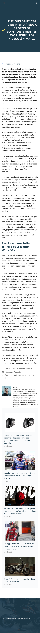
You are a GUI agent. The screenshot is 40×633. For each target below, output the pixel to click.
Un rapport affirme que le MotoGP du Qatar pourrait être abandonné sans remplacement (19, 546)
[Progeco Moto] (3, 3)
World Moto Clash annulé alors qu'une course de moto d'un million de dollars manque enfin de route (20, 511)
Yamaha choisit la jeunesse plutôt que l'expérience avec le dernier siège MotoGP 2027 (19, 476)
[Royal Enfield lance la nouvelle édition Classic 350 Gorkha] (20, 575)
